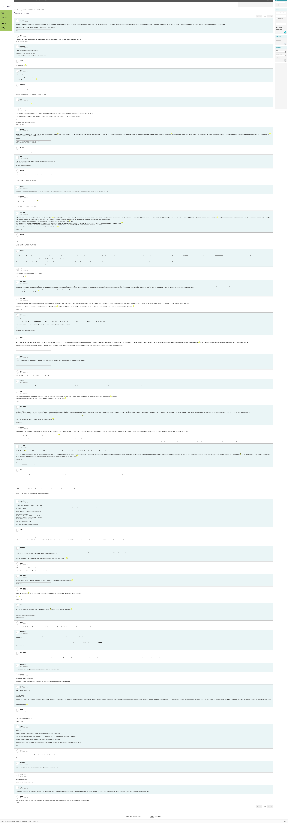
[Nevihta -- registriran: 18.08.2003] (17, 20)
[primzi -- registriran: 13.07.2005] (17, 726)
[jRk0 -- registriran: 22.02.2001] (17, 157)
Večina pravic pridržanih (10, 821)
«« (257, 16)
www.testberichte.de (34, 219)
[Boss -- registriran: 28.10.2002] (17, 392)
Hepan (21, 563)
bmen (21, 469)
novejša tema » (158, 816)
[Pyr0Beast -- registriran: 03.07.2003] (17, 46)
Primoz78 (22, 129)
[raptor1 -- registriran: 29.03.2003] (17, 710)
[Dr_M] (17, 36)
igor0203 (22, 380)
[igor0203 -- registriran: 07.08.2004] (17, 381)
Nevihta (22, 20)
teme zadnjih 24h (5, 18)
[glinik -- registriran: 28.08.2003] (17, 109)
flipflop (21, 60)
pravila (3, 28)
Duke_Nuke (23, 212)
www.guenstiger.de (26, 736)
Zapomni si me (280, 18)
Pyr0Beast (22, 46)
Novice (2, 12)
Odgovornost (18, 821)
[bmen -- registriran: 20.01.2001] (17, 470)
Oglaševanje (24, 821)
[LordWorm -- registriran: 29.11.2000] (17, 763)
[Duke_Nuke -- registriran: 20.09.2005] (17, 213)
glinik (21, 109)
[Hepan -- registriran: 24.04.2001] (17, 564)
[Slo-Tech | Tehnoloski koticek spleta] (7, 6)
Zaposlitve (3, 23)
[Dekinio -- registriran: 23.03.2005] (17, 148)
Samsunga (30, 151)
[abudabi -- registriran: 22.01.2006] (17, 674)
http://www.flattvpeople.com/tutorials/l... (31, 480)
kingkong (22, 787)
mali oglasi (4, 17)
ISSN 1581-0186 (35, 821)
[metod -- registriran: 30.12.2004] (17, 751)
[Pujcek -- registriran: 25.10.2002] (17, 338)
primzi (21, 726)
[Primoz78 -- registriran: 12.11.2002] (17, 129)
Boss (21, 391)
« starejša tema (128, 816)
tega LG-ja (185, 255)
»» (271, 16)
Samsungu (25, 779)
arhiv (3, 13)
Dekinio (22, 147)
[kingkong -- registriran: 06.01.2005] (17, 787)
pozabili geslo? (279, 29)
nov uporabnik (279, 27)
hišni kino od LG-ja (219, 255)
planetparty (23, 775)
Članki (2, 21)
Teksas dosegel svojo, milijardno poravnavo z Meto (29, 0)
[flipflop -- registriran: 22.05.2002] (17, 61)
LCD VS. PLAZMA (19, 721)
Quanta (100, 642)
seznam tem (278, 40)
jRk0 (21, 157)
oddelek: (135, 816)
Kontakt (29, 821)
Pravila (2, 821)
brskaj (3, 25)
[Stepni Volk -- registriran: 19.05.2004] (17, 501)
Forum (2, 16)
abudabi (22, 674)
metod (21, 750)
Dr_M (21, 35)
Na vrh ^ (285, 821)
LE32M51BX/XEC (30, 678)
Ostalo (2, 27)
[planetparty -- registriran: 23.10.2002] (17, 775)
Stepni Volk (23, 501)
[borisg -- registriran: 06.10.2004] (17, 797)
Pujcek (21, 337)
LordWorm (22, 762)
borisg (21, 796)
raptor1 (21, 709)
